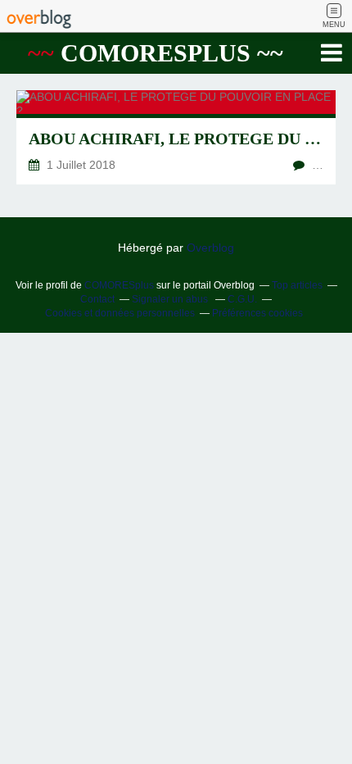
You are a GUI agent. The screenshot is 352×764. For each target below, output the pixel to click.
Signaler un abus (171, 299)
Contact (97, 299)
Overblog (210, 247)
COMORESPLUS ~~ (155, 52)
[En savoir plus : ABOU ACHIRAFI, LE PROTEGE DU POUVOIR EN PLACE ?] (176, 137)
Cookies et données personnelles (120, 313)
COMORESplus (119, 285)
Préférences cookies (257, 313)
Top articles (297, 285)
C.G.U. (242, 299)
